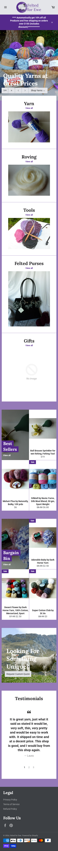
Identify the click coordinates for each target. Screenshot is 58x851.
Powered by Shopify (30, 836)
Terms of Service (11, 804)
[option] (29, 65)
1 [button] (24, 767)
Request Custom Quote (18, 674)
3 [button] (33, 767)
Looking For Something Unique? (22, 658)
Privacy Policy (10, 799)
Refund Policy (10, 809)
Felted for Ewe (15, 836)
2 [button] (29, 767)
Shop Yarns (38, 90)
